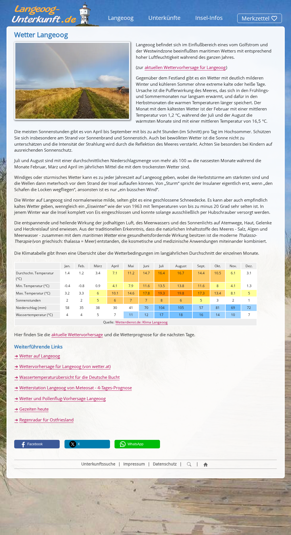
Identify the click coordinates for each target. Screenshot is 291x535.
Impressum (134, 464)
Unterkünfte (164, 18)
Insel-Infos (209, 18)
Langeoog (121, 18)
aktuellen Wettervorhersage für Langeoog (185, 67)
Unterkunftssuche (98, 464)
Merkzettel (256, 18)
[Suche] (189, 464)
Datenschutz (165, 464)
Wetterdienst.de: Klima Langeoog (141, 322)
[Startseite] (205, 464)
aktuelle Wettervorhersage (77, 334)
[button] (37, 444)
